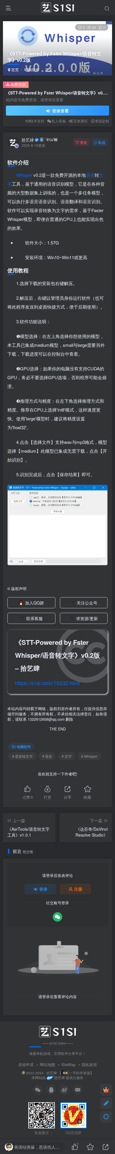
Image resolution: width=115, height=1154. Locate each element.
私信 (101, 142)
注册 (78, 889)
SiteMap (68, 1064)
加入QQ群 (34, 603)
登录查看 (60, 111)
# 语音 (47, 756)
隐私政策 (89, 1064)
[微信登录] (57, 917)
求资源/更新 (87, 618)
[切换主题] (106, 1117)
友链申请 (26, 1064)
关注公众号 (87, 603)
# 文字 (67, 756)
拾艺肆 (28, 140)
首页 (14, 69)
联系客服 (34, 618)
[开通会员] (106, 1090)
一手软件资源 (79, 1072)
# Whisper (89, 756)
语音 (90, 175)
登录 (43, 889)
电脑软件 (32, 69)
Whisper (24, 175)
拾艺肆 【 (53, 1072)
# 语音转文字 (22, 756)
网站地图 (47, 1064)
